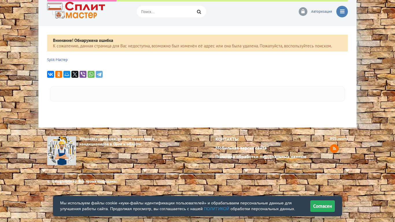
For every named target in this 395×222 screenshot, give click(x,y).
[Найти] (199, 11)
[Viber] (83, 74)
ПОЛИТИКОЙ (216, 208)
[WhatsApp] (91, 74)
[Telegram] (99, 74)
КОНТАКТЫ (227, 139)
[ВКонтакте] (50, 74)
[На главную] (87, 11)
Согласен (322, 206)
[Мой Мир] (66, 74)
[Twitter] (74, 74)
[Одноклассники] (58, 74)
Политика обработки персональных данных (260, 156)
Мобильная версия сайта (241, 148)
